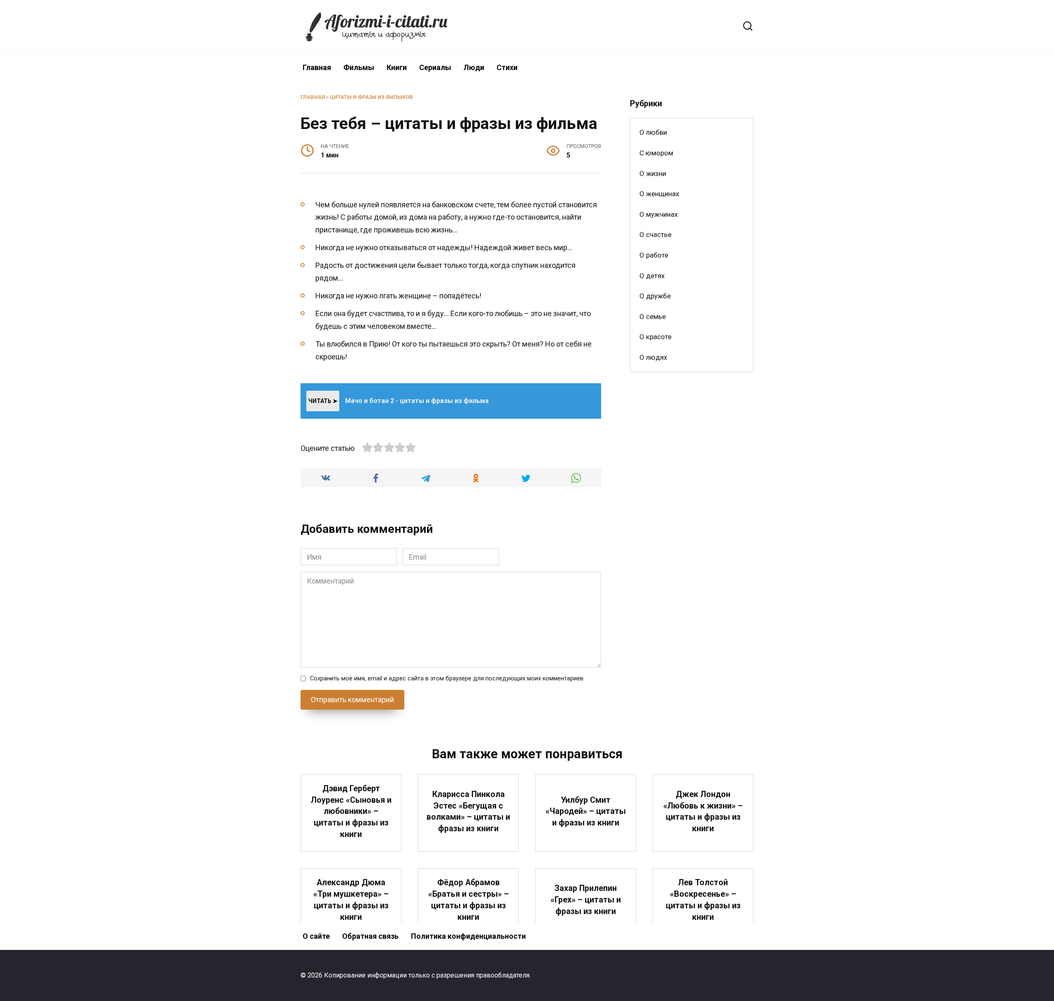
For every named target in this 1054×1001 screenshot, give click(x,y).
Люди (474, 67)
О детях (652, 276)
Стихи (507, 67)
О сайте (316, 936)
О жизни (652, 173)
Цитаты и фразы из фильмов (371, 97)
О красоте (655, 337)
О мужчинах (658, 214)
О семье (652, 316)
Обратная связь (370, 936)
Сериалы (435, 67)
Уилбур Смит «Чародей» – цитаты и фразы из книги (586, 811)
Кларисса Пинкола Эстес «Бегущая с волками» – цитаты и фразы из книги (468, 811)
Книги (397, 67)
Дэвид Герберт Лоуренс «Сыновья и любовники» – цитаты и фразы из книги (351, 811)
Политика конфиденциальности (468, 936)
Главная (317, 67)
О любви (653, 132)
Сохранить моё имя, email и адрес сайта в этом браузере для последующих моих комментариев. (447, 678)
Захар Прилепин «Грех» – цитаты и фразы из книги (585, 900)
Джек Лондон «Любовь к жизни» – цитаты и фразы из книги (703, 811)
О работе (653, 255)
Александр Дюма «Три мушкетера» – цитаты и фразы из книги (351, 899)
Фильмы (358, 67)
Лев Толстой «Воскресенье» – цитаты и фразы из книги (703, 899)
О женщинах (659, 194)
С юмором (656, 153)
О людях (653, 357)
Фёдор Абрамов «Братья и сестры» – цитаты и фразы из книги (468, 899)
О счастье (655, 234)
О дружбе (655, 296)
